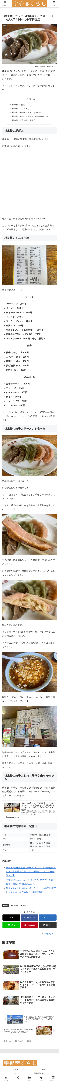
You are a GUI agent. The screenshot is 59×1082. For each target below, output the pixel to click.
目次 (26, 99)
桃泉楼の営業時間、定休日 (23, 120)
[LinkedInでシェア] (23, 842)
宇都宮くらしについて (43, 1073)
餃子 (7, 906)
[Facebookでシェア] (9, 834)
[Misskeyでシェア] (49, 827)
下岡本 (15, 906)
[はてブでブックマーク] (23, 834)
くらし (15, 1073)
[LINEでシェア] (36, 834)
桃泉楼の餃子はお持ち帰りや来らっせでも (30, 116)
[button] (48, 925)
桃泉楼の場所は (19, 105)
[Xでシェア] (9, 827)
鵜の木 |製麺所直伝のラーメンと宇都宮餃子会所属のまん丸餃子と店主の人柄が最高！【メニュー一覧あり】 (31, 871)
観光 (44, 1069)
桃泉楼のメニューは (21, 108)
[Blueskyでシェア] (36, 827)
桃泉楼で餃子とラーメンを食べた (26, 112)
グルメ (15, 1069)
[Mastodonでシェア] (23, 827)
